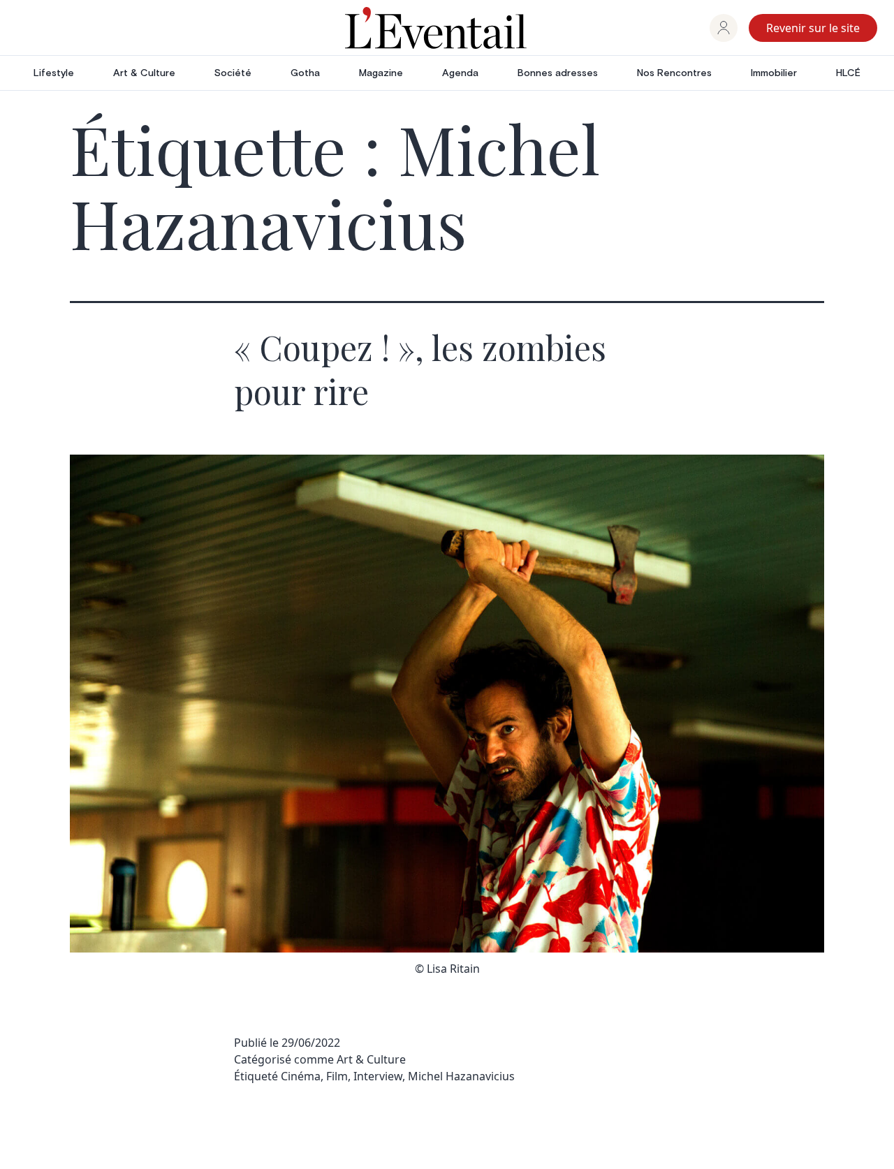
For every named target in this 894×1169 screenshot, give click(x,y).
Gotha (305, 73)
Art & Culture (144, 73)
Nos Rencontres (674, 73)
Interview (377, 1076)
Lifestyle (54, 73)
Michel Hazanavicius (461, 1076)
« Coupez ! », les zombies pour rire (420, 369)
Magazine (381, 73)
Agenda (460, 73)
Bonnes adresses (558, 73)
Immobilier (774, 73)
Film (337, 1076)
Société (232, 73)
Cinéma (301, 1076)
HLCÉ (848, 73)
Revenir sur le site (813, 28)
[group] (724, 28)
